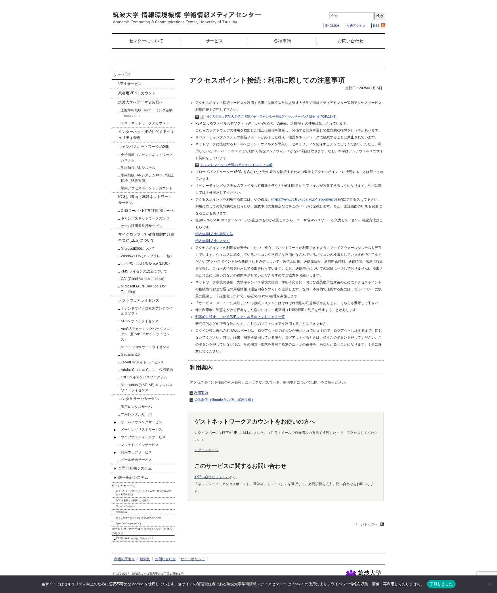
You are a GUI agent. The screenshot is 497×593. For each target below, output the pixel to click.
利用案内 (201, 393)
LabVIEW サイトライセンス (142, 362)
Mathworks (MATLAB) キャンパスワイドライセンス (147, 387)
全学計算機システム (135, 468)
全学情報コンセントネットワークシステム (147, 157)
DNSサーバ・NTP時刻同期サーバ (147, 210)
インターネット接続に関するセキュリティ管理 (146, 134)
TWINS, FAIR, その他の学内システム (135, 538)
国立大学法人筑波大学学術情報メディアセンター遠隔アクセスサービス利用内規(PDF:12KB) (271, 116)
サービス (214, 40)
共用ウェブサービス (136, 452)
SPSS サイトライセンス (139, 321)
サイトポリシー (193, 559)
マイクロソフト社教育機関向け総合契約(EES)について (146, 237)
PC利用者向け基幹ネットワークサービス (145, 200)
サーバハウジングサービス (141, 422)
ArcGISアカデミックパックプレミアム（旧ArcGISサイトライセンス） (147, 334)
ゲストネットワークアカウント (145, 123)
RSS (376, 25)
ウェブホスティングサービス (143, 437)
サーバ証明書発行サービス (141, 226)
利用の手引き (124, 559)
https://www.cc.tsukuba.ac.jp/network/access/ (307, 199)
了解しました (441, 583)
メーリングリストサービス (141, 429)
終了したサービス (123, 485)
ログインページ (206, 450)
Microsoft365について (138, 248)
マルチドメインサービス (140, 445)
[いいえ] (490, 584)
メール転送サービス (136, 460)
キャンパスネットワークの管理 (145, 218)
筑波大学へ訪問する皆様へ (140, 102)
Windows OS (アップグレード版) (146, 256)
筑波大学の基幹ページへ (365, 574)
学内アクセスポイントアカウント (147, 188)
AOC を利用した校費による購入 (132, 500)
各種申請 (282, 40)
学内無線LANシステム (212, 241)
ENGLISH (332, 25)
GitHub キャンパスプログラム (144, 377)
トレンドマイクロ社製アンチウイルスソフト (147, 311)
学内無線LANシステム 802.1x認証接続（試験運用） (147, 177)
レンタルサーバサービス (138, 398)
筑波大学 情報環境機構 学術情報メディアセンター (186, 18)
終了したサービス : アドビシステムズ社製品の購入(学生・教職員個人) (143, 493)
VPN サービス (130, 84)
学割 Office (121, 512)
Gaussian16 (130, 354)
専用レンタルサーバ (136, 414)
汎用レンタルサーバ (136, 407)
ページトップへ (366, 524)
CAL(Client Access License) (142, 279)
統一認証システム (133, 477)
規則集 (145, 559)
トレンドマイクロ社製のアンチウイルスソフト (236, 165)
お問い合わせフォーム (211, 477)
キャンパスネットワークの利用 (144, 146)
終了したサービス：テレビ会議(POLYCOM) (138, 517)
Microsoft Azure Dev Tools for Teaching (143, 289)
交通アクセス (356, 25)
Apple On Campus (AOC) (128, 523)
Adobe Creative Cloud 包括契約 (147, 369)
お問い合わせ (351, 40)
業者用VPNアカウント (137, 93)
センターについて (146, 40)
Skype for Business (125, 506)
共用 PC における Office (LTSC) (145, 263)
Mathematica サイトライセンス (145, 347)
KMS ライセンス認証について (144, 271)
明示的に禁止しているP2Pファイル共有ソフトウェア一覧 (240, 317)
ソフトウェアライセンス (138, 300)
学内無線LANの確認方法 (214, 234)
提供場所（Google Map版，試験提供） (224, 400)
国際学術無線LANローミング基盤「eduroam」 (147, 112)
